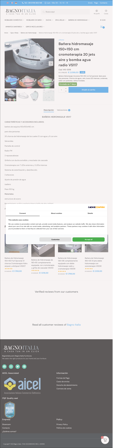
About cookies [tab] (56, 213)
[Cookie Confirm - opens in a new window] (96, 207)
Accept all (88, 239)
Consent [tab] (22, 213)
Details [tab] (90, 213)
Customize (55, 239)
